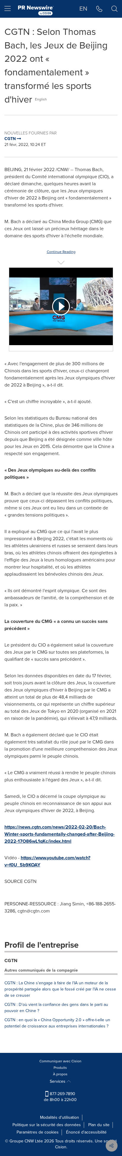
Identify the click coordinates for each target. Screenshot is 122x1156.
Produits (60, 1067)
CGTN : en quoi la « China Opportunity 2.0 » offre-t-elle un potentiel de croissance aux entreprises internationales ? (57, 1023)
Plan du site (99, 1125)
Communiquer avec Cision (60, 1061)
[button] (61, 306)
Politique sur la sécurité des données (46, 1125)
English (41, 99)
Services (58, 1081)
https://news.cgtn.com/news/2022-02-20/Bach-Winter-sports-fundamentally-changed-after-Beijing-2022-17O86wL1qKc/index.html (59, 834)
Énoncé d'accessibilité (86, 1132)
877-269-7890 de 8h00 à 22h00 (60, 1097)
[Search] (114, 9)
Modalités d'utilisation (59, 1117)
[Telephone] (99, 9)
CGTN (10, 960)
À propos (60, 1074)
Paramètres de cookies (38, 1132)
